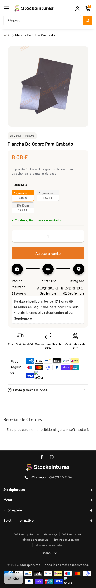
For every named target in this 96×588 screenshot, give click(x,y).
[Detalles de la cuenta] (77, 9)
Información (12, 510)
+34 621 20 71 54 (60, 477)
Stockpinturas (22, 135)
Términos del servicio (65, 539)
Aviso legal (51, 534)
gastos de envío (57, 169)
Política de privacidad (26, 534)
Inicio (7, 35)
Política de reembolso (34, 539)
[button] (6, 8)
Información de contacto (49, 545)
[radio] (23, 195)
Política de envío (71, 534)
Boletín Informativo (18, 520)
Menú (7, 500)
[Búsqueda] (87, 20)
